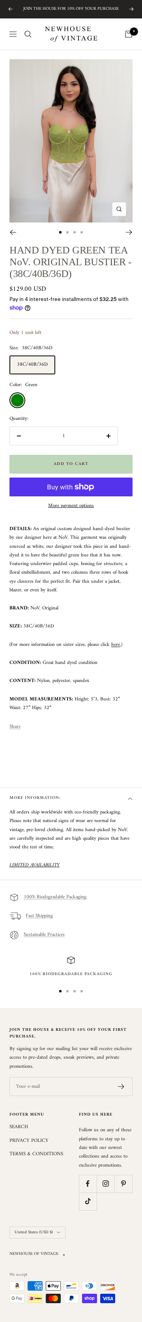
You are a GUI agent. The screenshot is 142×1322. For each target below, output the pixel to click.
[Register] (121, 1086)
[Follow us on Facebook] (88, 1184)
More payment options (71, 505)
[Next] (129, 232)
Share (15, 726)
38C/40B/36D (32, 364)
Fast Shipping (39, 916)
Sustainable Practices (44, 934)
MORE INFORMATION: (35, 798)
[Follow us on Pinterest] (123, 1184)
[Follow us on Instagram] (105, 1184)
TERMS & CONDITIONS (36, 1154)
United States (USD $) (34, 1232)
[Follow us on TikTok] (88, 1201)
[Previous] (12, 232)
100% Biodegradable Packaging (55, 897)
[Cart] (129, 34)
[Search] (28, 34)
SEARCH (18, 1127)
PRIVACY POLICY (29, 1140)
